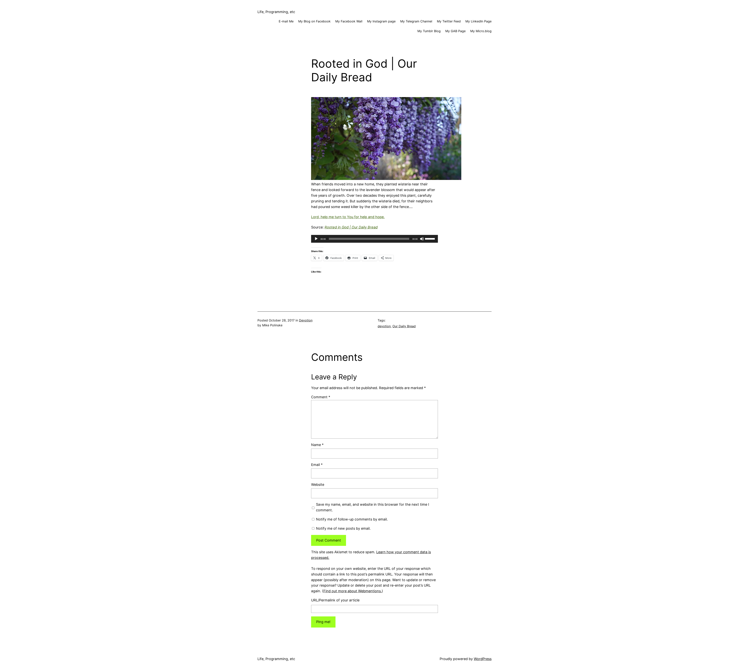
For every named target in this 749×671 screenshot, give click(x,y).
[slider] (430, 238)
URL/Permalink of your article (335, 600)
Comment (320, 397)
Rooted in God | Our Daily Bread (351, 227)
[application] (374, 239)
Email (317, 465)
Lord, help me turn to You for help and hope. (348, 217)
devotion (384, 326)
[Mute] (422, 239)
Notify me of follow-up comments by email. (352, 519)
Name (317, 445)
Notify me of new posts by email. (343, 528)
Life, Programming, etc (276, 12)
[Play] (316, 239)
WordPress (483, 659)
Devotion (305, 320)
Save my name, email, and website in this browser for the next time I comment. (372, 507)
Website (317, 484)
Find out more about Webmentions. (352, 591)
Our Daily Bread (404, 326)
